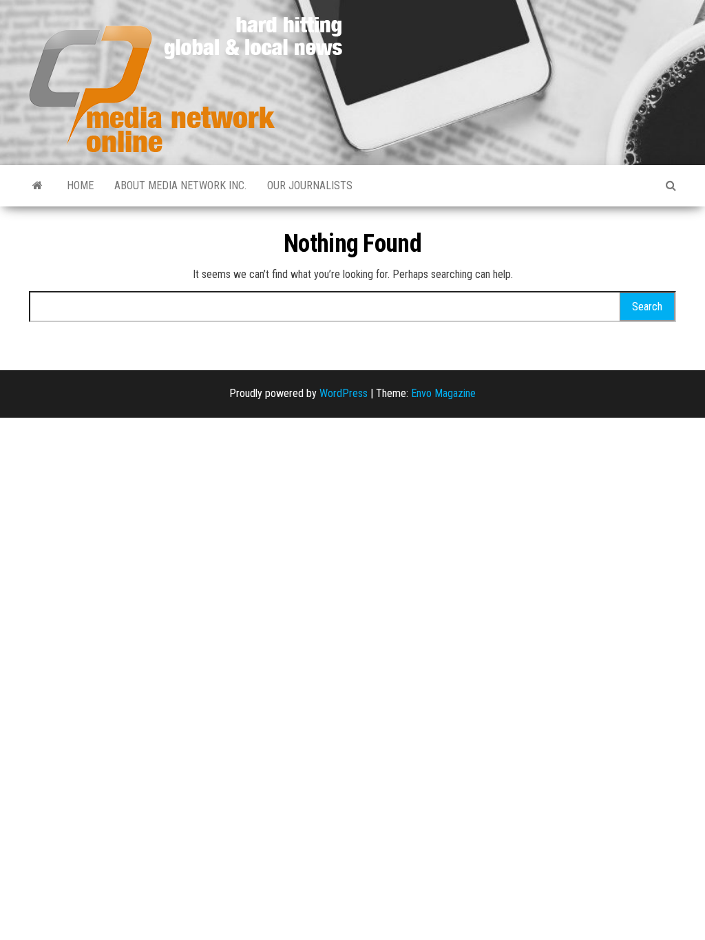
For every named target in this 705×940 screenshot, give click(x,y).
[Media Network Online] (37, 185)
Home (80, 185)
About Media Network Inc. (180, 185)
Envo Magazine (443, 393)
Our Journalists (309, 185)
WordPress (343, 393)
